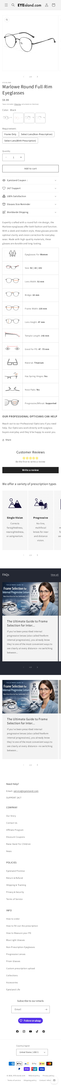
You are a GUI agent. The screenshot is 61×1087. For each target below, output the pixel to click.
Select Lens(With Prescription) (20, 140)
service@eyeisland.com (26, 791)
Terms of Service (14, 899)
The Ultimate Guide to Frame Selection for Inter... (27, 623)
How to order (13, 918)
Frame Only (10, 134)
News (9, 851)
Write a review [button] (30, 470)
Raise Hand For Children (18, 844)
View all (55, 574)
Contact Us (11, 822)
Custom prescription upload (20, 968)
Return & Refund (14, 878)
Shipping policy (30, 1080)
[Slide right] (37, 76)
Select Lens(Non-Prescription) (36, 134)
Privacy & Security (15, 892)
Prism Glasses (13, 961)
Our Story (11, 815)
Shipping (17, 104)
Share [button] (8, 439)
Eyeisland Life (13, 989)
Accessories (12, 982)
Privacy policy (48, 1075)
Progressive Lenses (15, 954)
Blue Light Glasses (15, 940)
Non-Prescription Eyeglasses (20, 947)
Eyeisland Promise (15, 870)
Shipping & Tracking (16, 885)
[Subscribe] (46, 1009)
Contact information (47, 1080)
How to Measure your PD (18, 933)
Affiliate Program (14, 829)
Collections (12, 975)
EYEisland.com (19, 1075)
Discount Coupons (15, 837)
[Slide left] (23, 76)
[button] (6, 5)
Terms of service (14, 1080)
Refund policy (34, 1075)
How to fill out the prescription (22, 925)
